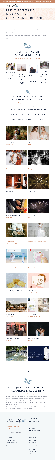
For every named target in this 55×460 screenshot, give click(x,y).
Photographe (9, 144)
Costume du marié (32, 241)
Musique (8, 193)
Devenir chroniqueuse (33, 426)
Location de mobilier (11, 316)
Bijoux (30, 144)
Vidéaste (30, 340)
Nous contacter (32, 428)
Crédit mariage (32, 449)
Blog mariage (32, 453)
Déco (7, 169)
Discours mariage (32, 442)
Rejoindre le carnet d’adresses (35, 423)
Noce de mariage (32, 440)
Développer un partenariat (34, 424)
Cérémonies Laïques (10, 440)
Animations (9, 217)
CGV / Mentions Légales (34, 430)
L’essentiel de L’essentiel (11, 442)
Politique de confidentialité (35, 432)
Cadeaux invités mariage (34, 444)
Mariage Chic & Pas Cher (11, 444)
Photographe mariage (33, 451)
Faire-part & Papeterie (12, 243)
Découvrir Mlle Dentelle (34, 421)
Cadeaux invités (10, 241)
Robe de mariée (42, 241)
